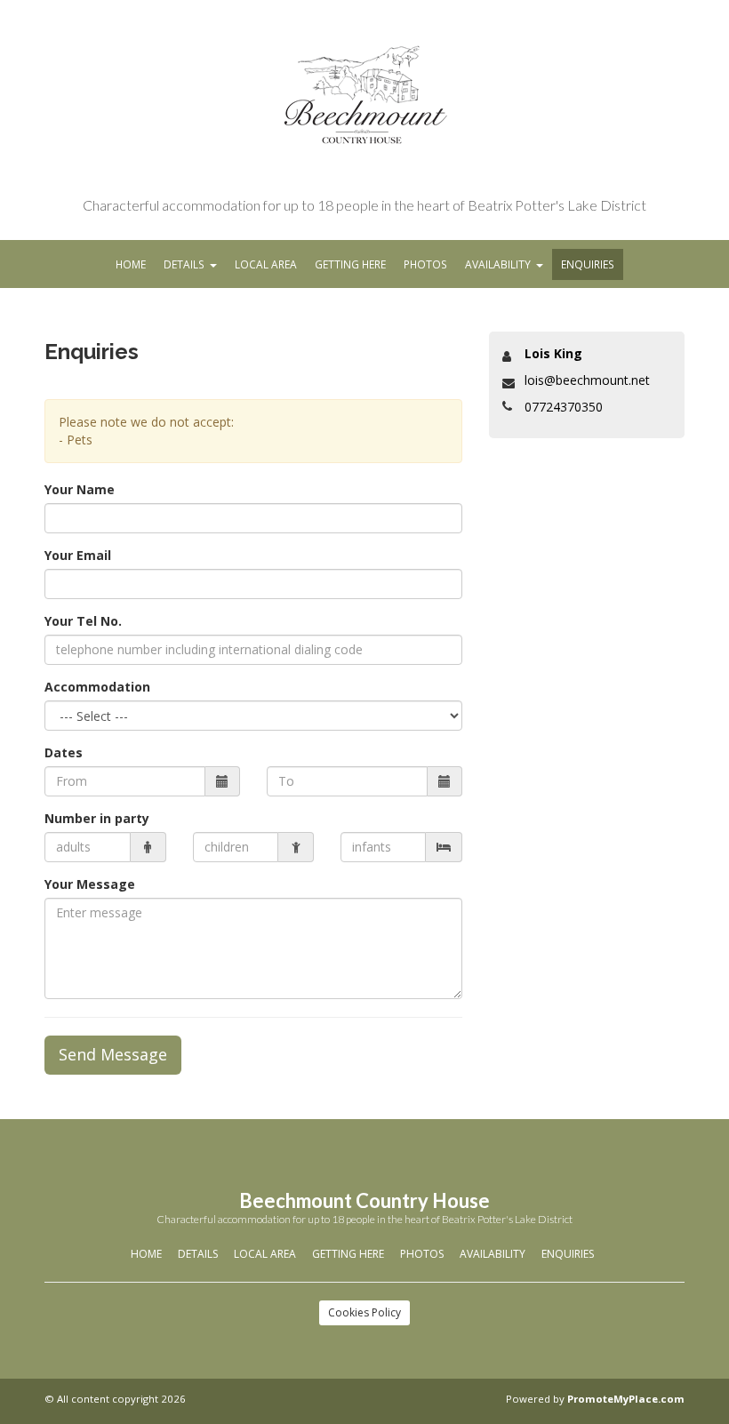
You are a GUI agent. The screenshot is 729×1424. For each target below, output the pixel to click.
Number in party (96, 818)
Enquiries (587, 264)
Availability (498, 264)
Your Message (89, 884)
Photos (425, 264)
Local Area (266, 264)
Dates (63, 752)
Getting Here (350, 264)
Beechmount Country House (364, 1200)
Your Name (79, 489)
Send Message (113, 1054)
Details (184, 264)
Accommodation (97, 686)
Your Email (77, 555)
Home (131, 264)
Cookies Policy (364, 1312)
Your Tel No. (83, 620)
